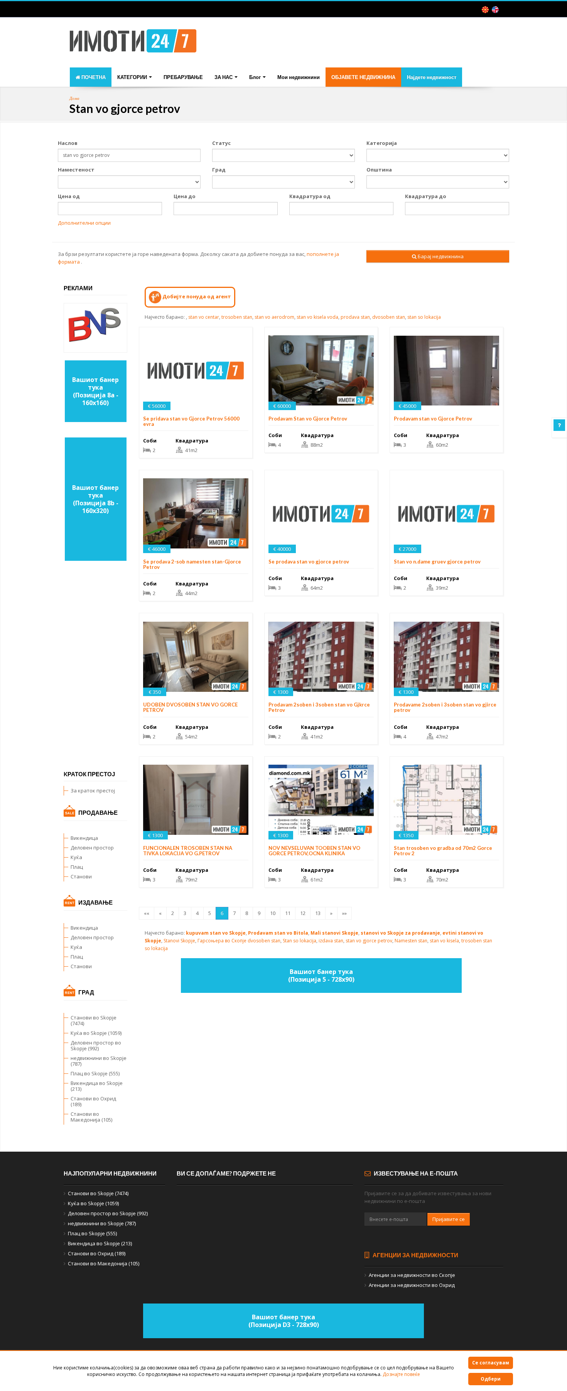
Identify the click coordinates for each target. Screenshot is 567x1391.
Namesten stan (411, 940)
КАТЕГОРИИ (132, 77)
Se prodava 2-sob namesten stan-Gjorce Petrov (192, 564)
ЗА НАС (224, 77)
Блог (255, 77)
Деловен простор (92, 847)
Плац (77, 866)
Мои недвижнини (298, 77)
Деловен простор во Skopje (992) (96, 1045)
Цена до (185, 196)
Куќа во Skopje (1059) (96, 1032)
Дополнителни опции (84, 222)
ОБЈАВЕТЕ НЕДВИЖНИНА (363, 77)
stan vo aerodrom (274, 317)
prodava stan (355, 317)
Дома (74, 98)
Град (219, 169)
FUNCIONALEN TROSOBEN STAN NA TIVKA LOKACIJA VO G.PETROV (187, 850)
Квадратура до (425, 196)
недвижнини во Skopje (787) (99, 1061)
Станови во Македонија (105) (91, 1116)
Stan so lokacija (299, 940)
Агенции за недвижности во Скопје (412, 1275)
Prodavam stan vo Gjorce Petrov (433, 418)
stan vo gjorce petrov (369, 940)
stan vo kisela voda (317, 317)
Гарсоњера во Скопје (221, 940)
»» (344, 913)
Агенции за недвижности (414, 1254)
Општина (379, 169)
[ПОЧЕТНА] (133, 43)
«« (146, 913)
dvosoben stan (388, 317)
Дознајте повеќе (401, 1374)
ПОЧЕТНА (93, 77)
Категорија (381, 143)
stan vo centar (203, 317)
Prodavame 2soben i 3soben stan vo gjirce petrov (445, 707)
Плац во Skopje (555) (95, 1073)
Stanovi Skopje (179, 940)
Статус (221, 143)
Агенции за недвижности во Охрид (412, 1285)
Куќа (76, 857)
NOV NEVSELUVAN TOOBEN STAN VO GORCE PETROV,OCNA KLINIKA (314, 850)
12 (302, 913)
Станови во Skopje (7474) (93, 1020)
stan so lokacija (424, 317)
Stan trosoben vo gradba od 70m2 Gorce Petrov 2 (443, 850)
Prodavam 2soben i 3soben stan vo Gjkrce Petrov (319, 707)
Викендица (84, 837)
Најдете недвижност (431, 77)
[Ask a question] (559, 425)
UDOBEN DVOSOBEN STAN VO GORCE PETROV (190, 707)
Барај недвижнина (440, 256)
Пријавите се (448, 1219)
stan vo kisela (444, 940)
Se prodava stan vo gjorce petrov (308, 561)
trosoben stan (236, 317)
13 (318, 913)
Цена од (69, 196)
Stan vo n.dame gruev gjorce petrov (437, 561)
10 (272, 913)
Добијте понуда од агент (196, 296)
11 (287, 913)
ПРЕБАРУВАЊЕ (183, 77)
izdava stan (331, 940)
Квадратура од (310, 196)
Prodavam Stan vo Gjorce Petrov (307, 418)
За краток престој (93, 790)
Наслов (68, 143)
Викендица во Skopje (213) (97, 1086)
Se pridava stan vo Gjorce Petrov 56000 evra (191, 421)
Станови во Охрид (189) (93, 1101)
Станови (81, 876)
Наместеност (76, 169)
